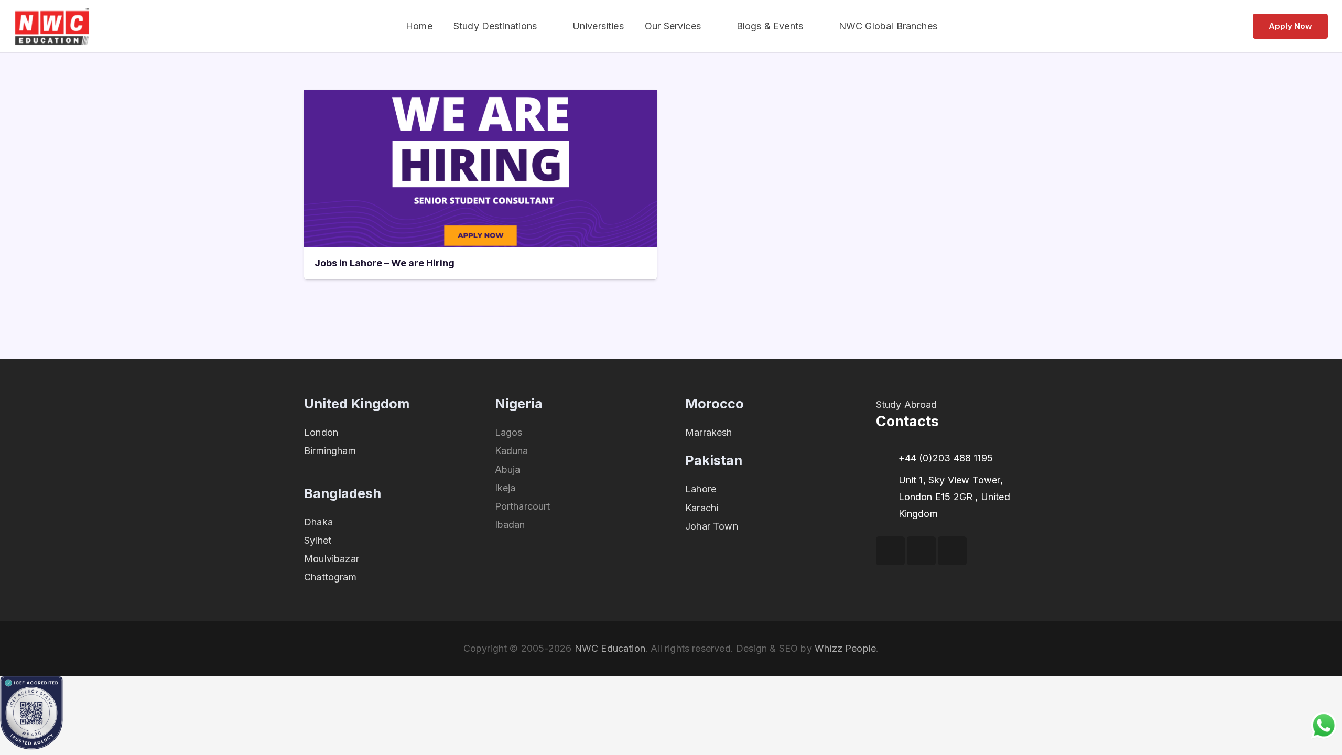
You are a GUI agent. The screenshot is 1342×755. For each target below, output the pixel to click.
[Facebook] (890, 550)
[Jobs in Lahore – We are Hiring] (480, 98)
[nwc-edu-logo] (52, 26)
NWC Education (610, 648)
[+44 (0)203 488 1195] (887, 458)
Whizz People (845, 648)
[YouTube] (921, 550)
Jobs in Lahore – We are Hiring (384, 262)
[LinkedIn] (952, 550)
